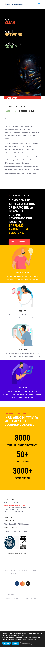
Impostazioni (26, 643)
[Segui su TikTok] (28, 583)
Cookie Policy (9, 595)
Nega (15, 643)
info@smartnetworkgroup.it (14, 505)
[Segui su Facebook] (17, 583)
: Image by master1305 (16, 598)
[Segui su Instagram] (22, 583)
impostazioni (31, 639)
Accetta (6, 643)
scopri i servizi (18, 242)
